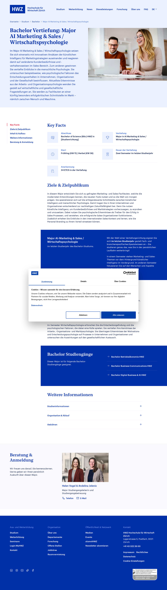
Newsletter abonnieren (96, 545)
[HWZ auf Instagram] (16, 570)
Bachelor (36, 21)
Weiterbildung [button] (76, 9)
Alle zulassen (118, 315)
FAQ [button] (146, 9)
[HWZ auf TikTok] (27, 570)
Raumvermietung (56, 554)
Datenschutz (129, 556)
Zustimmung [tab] (46, 282)
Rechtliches (142, 552)
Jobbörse (52, 549)
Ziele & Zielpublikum (20, 128)
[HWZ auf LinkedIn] (11, 570)
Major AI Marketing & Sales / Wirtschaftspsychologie (66, 21)
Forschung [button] (122, 9)
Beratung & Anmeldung (21, 141)
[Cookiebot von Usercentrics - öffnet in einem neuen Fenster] (125, 273)
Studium (25, 21)
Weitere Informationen (21, 137)
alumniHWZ (91, 541)
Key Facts (14, 124)
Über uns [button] (135, 9)
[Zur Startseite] (27, 9)
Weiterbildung (17, 536)
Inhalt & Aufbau (17, 133)
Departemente (55, 536)
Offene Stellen (55, 545)
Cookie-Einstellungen (133, 560)
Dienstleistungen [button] (104, 9)
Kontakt (13, 549)
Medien (89, 532)
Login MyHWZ (17, 545)
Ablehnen (83, 315)
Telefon (69, 498)
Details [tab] (84, 281)
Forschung (53, 541)
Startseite (14, 21)
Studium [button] (60, 9)
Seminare (15, 541)
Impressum (128, 552)
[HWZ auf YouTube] (22, 570)
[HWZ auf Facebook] (32, 570)
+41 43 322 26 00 (131, 546)
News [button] (89, 9)
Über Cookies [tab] (120, 281)
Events (88, 536)
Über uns (52, 532)
